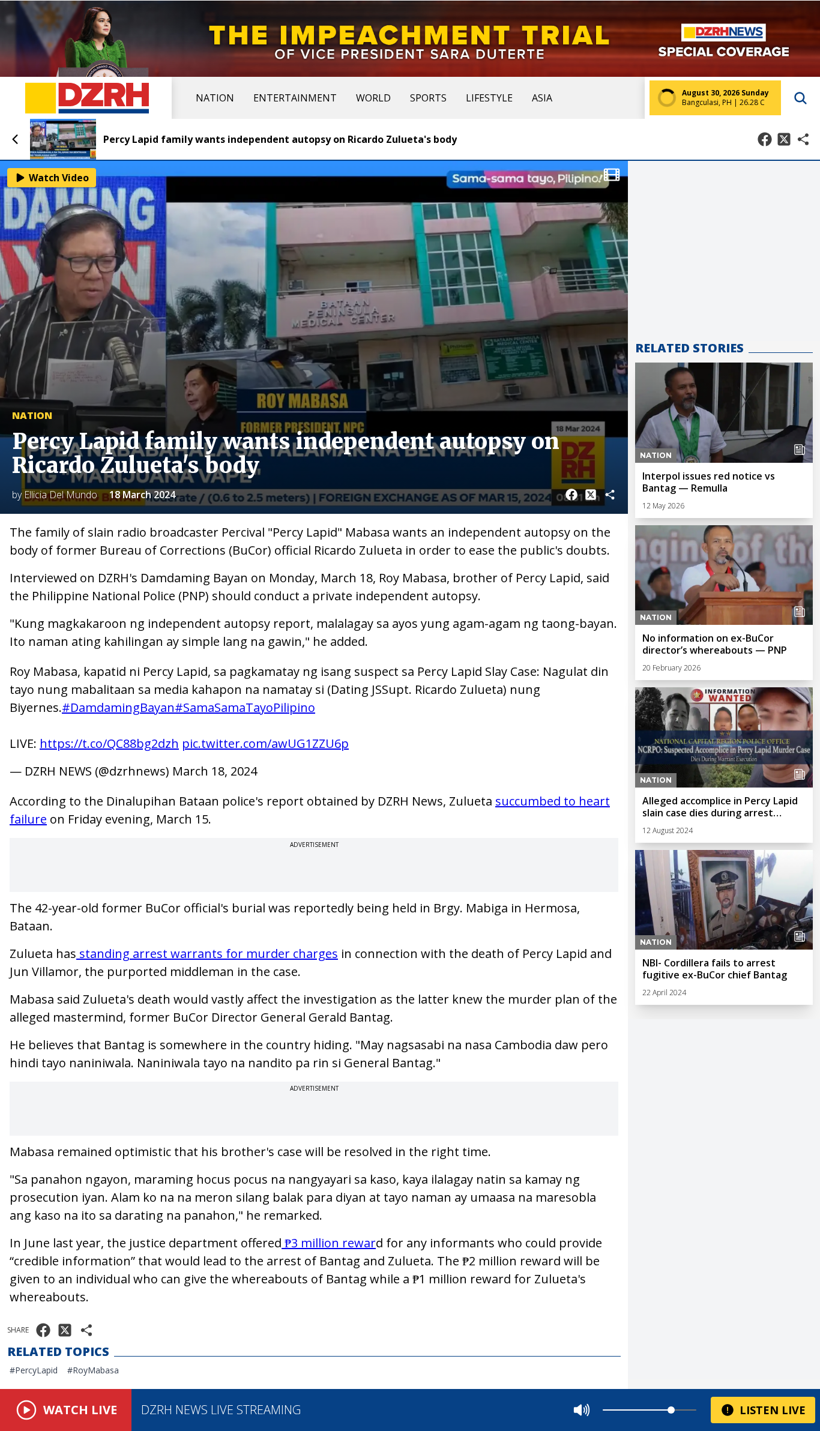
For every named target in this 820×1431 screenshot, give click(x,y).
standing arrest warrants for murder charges (207, 953)
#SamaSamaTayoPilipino (245, 707)
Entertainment (295, 97)
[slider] (671, 1410)
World (373, 97)
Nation (215, 97)
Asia (542, 97)
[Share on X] (784, 139)
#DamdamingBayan (118, 707)
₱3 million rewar (329, 1243)
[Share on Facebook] (765, 139)
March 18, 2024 (214, 771)
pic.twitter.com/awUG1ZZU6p (265, 743)
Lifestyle (489, 97)
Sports (428, 97)
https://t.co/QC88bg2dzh (109, 743)
